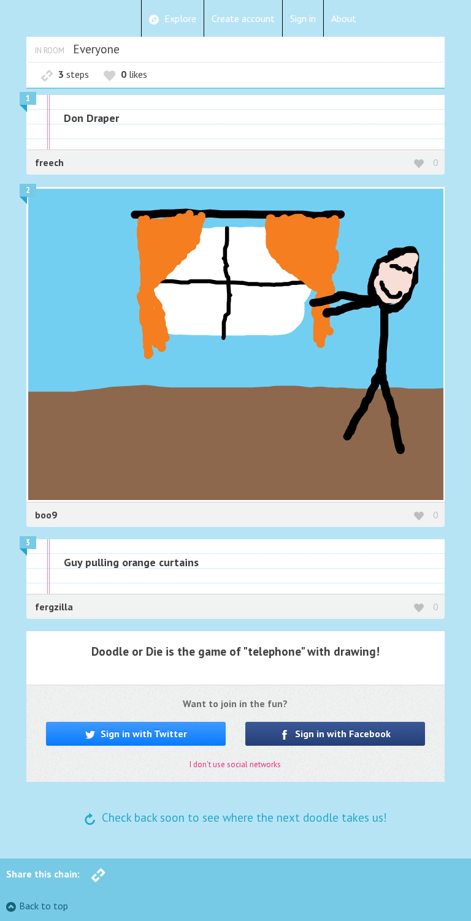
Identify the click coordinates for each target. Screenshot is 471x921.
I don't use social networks (235, 764)
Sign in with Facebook (342, 733)
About (343, 18)
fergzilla (54, 607)
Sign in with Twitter (142, 733)
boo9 (46, 515)
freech (49, 162)
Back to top (43, 906)
